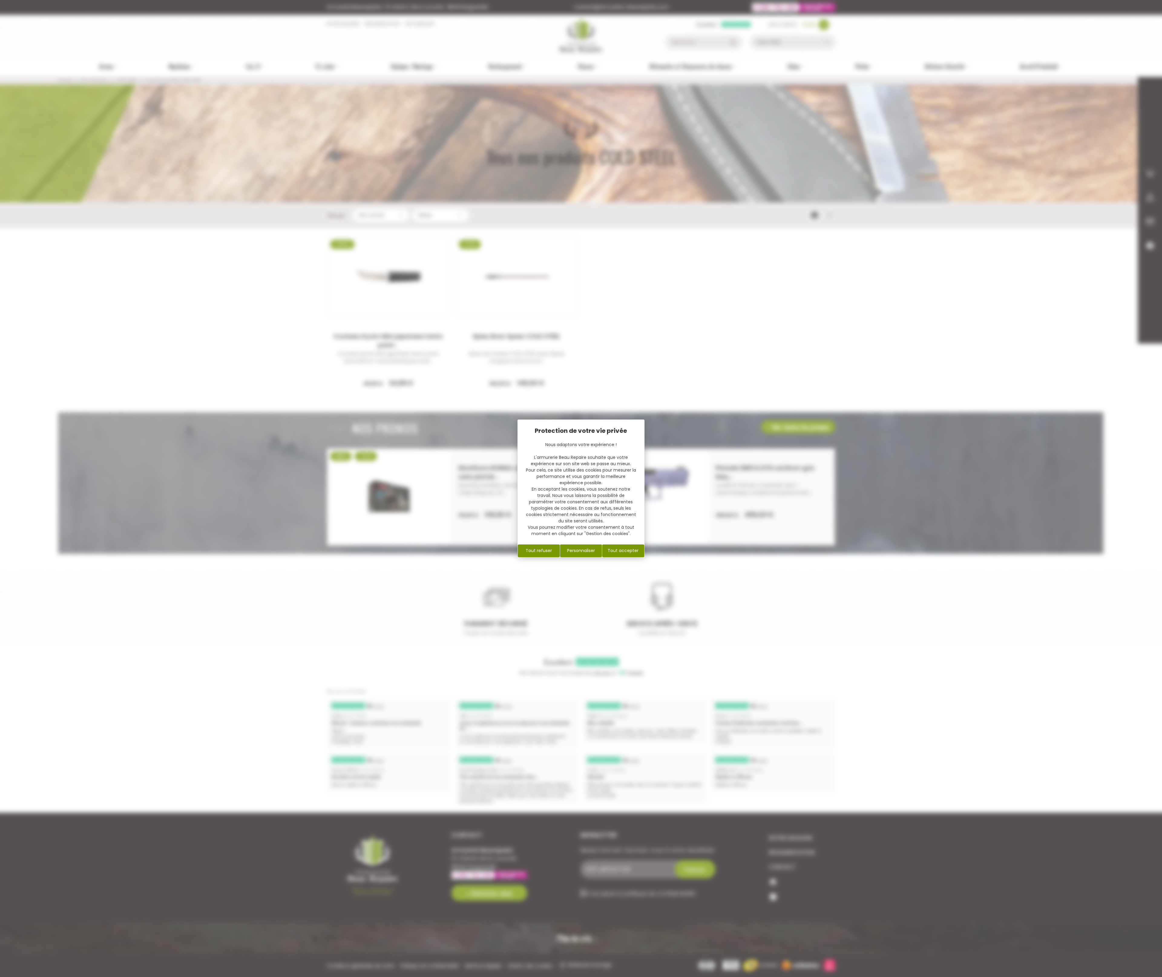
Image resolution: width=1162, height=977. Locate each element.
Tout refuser (539, 551)
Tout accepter (623, 551)
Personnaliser (581, 551)
